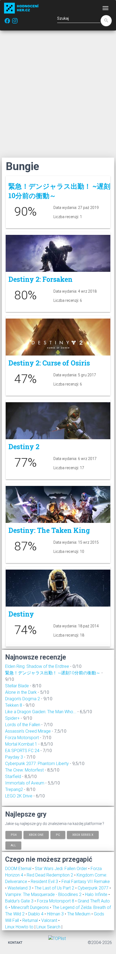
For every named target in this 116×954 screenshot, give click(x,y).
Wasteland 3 (20, 888)
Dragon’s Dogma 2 (22, 698)
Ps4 (13, 834)
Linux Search (48, 926)
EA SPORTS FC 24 (22, 750)
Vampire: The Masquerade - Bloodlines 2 (44, 894)
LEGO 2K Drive (18, 796)
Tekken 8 (13, 705)
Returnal (30, 920)
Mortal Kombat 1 (21, 744)
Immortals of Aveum (24, 783)
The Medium (79, 913)
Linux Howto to (19, 926)
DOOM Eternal (18, 868)
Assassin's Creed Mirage (28, 731)
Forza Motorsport (22, 737)
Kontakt (15, 943)
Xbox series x (82, 834)
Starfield (13, 776)
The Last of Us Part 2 (55, 888)
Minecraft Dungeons (30, 907)
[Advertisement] (58, 94)
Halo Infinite (96, 894)
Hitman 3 (56, 913)
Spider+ (12, 718)
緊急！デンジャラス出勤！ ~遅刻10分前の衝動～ (52, 672)
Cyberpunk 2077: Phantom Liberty (37, 763)
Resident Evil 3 (45, 881)
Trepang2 (14, 789)
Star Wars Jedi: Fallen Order (61, 868)
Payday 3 (14, 757)
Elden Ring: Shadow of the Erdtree (37, 666)
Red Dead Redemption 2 (50, 875)
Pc (58, 834)
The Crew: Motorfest (24, 770)
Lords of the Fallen (22, 724)
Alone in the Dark (21, 692)
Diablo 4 (36, 913)
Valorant (49, 920)
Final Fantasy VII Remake (86, 881)
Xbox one (36, 834)
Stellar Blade (17, 685)
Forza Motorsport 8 (56, 901)
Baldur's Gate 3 (20, 901)
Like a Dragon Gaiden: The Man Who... (40, 711)
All (13, 845)
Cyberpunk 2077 (94, 888)
